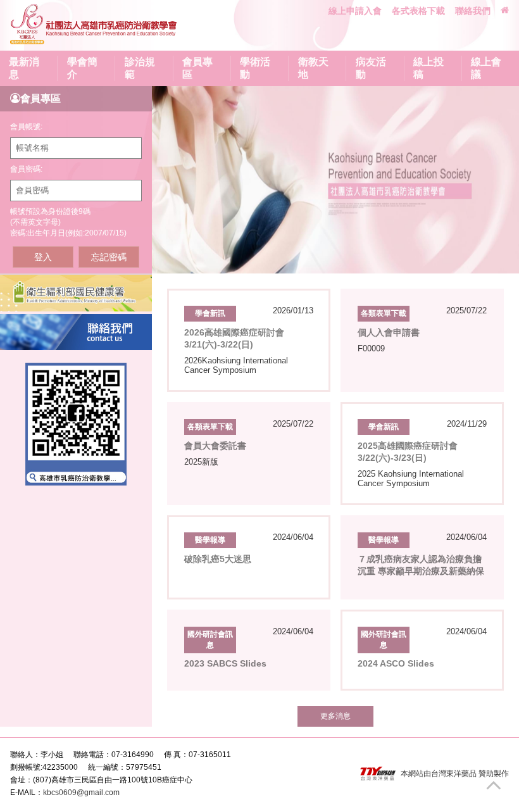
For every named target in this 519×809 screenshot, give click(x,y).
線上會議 (486, 68)
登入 (43, 257)
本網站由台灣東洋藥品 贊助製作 (455, 773)
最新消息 (24, 68)
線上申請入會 (355, 11)
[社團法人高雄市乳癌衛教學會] (94, 25)
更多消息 (335, 716)
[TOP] (499, 784)
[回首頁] (505, 10)
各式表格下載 (418, 11)
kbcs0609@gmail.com (81, 792)
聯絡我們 (473, 11)
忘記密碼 (109, 257)
